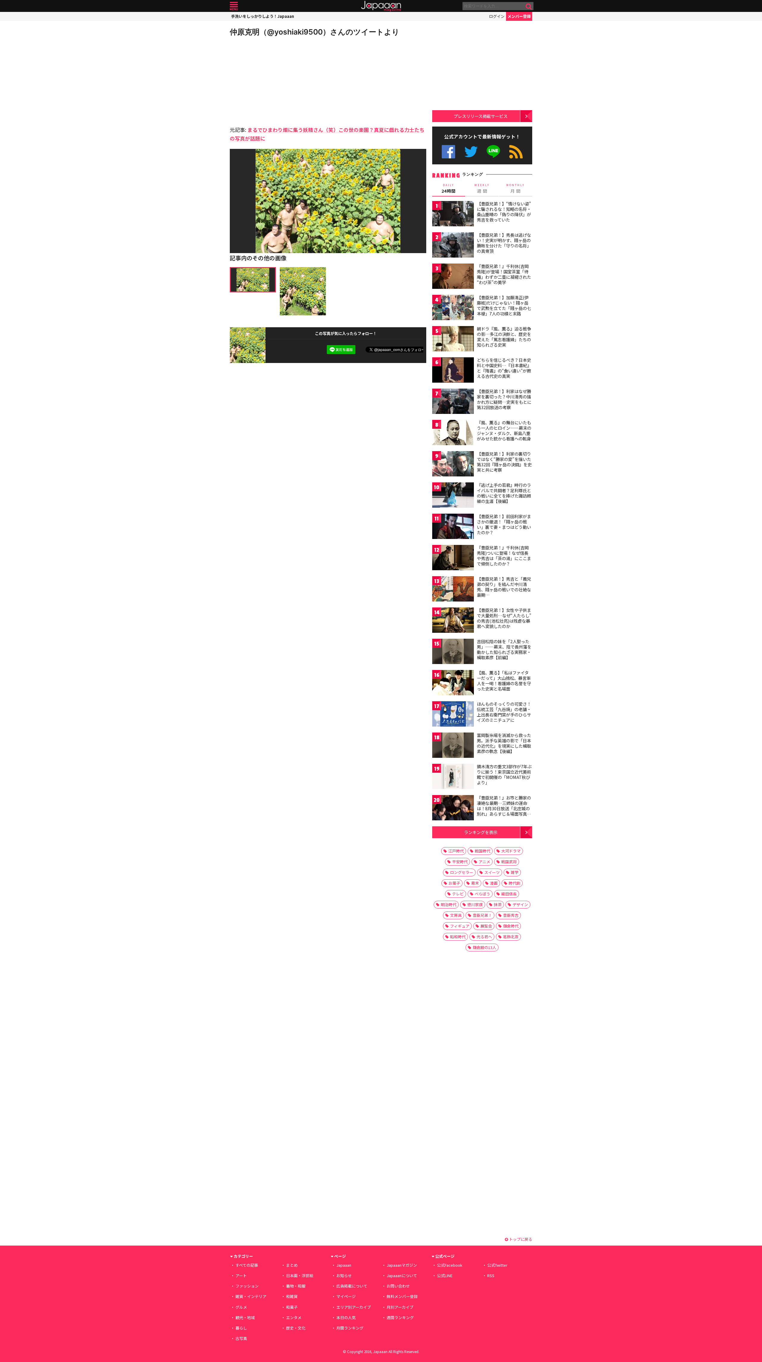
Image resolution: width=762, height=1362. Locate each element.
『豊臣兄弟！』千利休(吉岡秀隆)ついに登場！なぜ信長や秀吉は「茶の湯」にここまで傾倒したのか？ (504, 555)
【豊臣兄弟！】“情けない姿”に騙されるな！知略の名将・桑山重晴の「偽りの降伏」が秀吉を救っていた (504, 211)
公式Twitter (471, 151)
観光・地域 (245, 1317)
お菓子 (454, 883)
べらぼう (482, 894)
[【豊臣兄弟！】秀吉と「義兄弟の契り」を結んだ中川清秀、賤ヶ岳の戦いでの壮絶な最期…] (453, 589)
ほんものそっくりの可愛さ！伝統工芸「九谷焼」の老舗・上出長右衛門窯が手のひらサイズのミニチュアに (504, 712)
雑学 (515, 872)
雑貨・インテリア (250, 1296)
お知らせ (344, 1275)
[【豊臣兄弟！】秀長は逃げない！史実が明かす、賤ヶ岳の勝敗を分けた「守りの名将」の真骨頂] (453, 245)
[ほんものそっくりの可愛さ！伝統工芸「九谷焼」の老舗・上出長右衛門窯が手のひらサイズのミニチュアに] (453, 714)
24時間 (448, 188)
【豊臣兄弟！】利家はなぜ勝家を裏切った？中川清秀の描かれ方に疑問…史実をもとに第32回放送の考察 (504, 399)
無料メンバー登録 (402, 1296)
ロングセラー (461, 872)
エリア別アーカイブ (353, 1307)
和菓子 (292, 1307)
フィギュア (459, 926)
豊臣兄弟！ (482, 915)
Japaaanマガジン (402, 1265)
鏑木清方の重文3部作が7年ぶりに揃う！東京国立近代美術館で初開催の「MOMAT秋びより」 (504, 774)
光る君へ (484, 936)
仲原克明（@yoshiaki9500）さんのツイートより (314, 31)
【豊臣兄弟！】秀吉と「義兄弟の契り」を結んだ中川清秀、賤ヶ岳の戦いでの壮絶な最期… (504, 587)
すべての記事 (246, 1265)
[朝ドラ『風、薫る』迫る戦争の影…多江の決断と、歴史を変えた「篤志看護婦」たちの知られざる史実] (453, 339)
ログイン (497, 16)
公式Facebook (448, 151)
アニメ (484, 861)
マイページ (346, 1296)
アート (241, 1275)
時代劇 (514, 883)
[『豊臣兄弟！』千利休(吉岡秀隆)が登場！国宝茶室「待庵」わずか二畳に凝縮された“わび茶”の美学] (453, 277)
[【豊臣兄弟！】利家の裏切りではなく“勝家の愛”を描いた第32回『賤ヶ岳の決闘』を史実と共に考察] (453, 464)
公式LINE (494, 151)
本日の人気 (346, 1317)
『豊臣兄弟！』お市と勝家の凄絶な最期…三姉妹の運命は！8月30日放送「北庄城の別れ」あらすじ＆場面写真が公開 (504, 808)
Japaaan (381, 6)
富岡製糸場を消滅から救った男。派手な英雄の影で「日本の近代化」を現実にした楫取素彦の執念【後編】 (504, 743)
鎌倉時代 (511, 926)
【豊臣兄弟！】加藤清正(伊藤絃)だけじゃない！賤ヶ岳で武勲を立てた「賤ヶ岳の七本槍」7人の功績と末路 (504, 305)
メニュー (234, 6)
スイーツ (492, 872)
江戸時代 (456, 851)
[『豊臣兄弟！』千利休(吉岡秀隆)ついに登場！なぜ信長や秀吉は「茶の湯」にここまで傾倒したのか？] (453, 558)
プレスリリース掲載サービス (481, 116)
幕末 (475, 883)
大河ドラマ (511, 851)
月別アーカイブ (400, 1307)
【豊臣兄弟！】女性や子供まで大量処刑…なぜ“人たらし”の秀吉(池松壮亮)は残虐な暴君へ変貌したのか (504, 618)
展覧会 (486, 926)
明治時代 (448, 904)
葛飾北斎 (511, 936)
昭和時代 (458, 936)
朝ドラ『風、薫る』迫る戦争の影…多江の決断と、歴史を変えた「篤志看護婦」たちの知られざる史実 (504, 336)
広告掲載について (351, 1286)
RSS (516, 151)
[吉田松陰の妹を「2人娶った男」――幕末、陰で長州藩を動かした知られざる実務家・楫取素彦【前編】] (453, 652)
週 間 (482, 188)
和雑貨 (292, 1296)
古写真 (241, 1338)
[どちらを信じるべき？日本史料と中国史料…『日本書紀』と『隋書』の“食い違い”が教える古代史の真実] (453, 370)
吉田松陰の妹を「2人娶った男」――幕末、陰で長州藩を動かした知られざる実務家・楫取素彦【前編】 (504, 649)
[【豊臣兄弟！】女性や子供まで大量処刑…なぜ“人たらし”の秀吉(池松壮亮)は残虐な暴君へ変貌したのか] (453, 621)
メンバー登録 (519, 16)
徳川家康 (475, 904)
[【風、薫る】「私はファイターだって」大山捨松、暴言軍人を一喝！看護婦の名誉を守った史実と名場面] (453, 683)
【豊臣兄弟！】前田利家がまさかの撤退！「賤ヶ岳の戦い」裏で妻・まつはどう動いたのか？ (504, 524)
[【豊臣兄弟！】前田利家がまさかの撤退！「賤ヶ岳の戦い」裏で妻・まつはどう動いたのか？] (453, 527)
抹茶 (498, 904)
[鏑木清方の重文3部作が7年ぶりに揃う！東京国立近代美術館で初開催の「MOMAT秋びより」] (453, 777)
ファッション (247, 1286)
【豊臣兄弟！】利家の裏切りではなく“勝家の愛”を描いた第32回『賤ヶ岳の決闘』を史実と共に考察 (504, 462)
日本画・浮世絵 (299, 1275)
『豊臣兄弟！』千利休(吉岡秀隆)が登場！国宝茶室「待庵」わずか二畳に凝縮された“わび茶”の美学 (504, 274)
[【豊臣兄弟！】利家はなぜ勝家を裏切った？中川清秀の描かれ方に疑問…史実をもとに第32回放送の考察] (453, 402)
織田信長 (509, 894)
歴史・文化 (295, 1328)
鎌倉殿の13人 (484, 947)
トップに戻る (520, 1239)
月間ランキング (349, 1328)
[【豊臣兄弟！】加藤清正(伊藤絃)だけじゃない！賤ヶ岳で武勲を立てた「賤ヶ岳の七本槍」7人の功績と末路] (453, 308)
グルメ (241, 1307)
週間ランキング (400, 1317)
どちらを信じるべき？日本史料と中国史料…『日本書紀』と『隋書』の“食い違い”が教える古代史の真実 (504, 368)
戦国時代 (482, 851)
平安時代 (460, 861)
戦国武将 (509, 861)
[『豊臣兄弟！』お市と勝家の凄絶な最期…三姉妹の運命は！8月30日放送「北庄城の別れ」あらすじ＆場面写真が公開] (453, 808)
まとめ (292, 1265)
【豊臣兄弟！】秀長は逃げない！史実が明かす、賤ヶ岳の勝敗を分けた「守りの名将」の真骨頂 (504, 243)
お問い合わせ (398, 1286)
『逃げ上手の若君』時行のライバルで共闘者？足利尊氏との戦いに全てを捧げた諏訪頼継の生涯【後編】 (504, 493)
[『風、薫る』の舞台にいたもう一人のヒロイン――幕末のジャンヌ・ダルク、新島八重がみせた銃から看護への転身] (453, 433)
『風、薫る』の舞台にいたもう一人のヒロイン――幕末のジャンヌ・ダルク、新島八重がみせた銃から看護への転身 (504, 430)
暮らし (241, 1328)
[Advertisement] (279, 80)
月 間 (515, 188)
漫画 (494, 883)
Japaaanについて (402, 1275)
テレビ (458, 894)
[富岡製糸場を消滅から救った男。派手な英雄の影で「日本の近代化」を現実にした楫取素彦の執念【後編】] (453, 746)
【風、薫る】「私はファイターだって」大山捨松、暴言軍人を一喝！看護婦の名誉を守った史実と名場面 (504, 680)
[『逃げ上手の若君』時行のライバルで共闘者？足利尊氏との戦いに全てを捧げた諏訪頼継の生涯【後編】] (453, 495)
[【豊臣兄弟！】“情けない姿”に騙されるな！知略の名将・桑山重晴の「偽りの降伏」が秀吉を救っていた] (453, 214)
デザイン (520, 904)
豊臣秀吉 (511, 915)
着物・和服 (295, 1286)
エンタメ (294, 1317)
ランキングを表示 (480, 832)
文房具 (456, 915)
